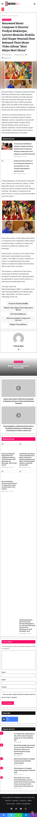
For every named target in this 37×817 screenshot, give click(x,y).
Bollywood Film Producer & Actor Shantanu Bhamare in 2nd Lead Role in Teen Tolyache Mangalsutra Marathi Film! (23, 166)
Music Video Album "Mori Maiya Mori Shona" (19, 309)
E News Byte (8, 55)
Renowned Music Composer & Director (19, 319)
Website (4, 687)
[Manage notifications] (32, 812)
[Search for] (35, 4)
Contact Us (22, 800)
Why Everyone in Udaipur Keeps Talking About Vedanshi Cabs (24, 770)
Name (4, 672)
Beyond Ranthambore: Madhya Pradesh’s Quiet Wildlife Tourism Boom (24, 761)
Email (4, 679)
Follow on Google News (23, 804)
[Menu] (2, 4)
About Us (8, 800)
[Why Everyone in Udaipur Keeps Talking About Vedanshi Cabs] (7, 771)
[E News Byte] (13, 3)
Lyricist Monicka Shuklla (19, 303)
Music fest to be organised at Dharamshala (18, 367)
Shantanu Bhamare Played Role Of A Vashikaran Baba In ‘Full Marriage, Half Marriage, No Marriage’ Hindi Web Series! (9, 459)
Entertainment (13, 16)
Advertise (15, 800)
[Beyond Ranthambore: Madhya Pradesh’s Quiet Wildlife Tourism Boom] (7, 761)
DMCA (30, 800)
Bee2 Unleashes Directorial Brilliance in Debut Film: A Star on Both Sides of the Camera (9, 485)
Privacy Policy (10, 804)
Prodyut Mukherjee (19, 314)
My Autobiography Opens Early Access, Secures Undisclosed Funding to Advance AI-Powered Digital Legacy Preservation (24, 749)
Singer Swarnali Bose (19, 324)
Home (5, 16)
